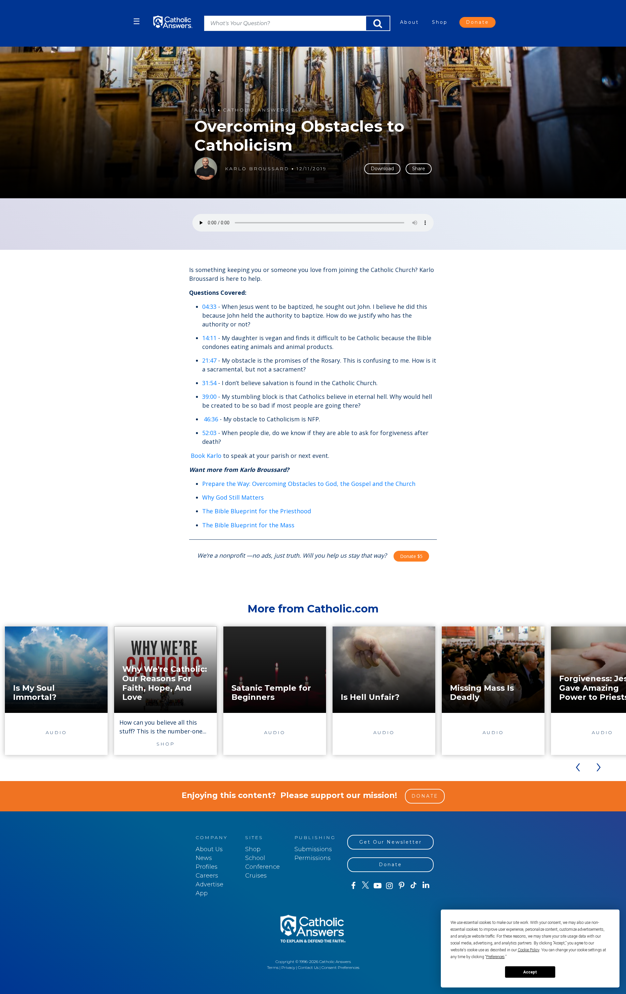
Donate (477, 22)
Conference (262, 866)
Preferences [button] (495, 957)
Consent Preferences (340, 967)
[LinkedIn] (426, 885)
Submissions (313, 849)
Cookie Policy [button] (528, 950)
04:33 (209, 306)
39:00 (209, 396)
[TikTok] (414, 886)
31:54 (209, 383)
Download (382, 169)
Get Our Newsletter (390, 842)
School (255, 858)
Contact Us (308, 967)
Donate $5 (411, 556)
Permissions (312, 858)
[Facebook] (353, 886)
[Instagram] (389, 886)
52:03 (209, 433)
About (409, 22)
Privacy (288, 967)
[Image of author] (205, 168)
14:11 (209, 338)
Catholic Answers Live (264, 110)
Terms (272, 967)
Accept (530, 972)
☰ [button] (136, 21)
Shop (440, 22)
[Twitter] (365, 886)
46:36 (211, 419)
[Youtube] (377, 886)
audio (205, 110)
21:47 (209, 360)
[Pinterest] (401, 886)
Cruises (256, 875)
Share (418, 169)
